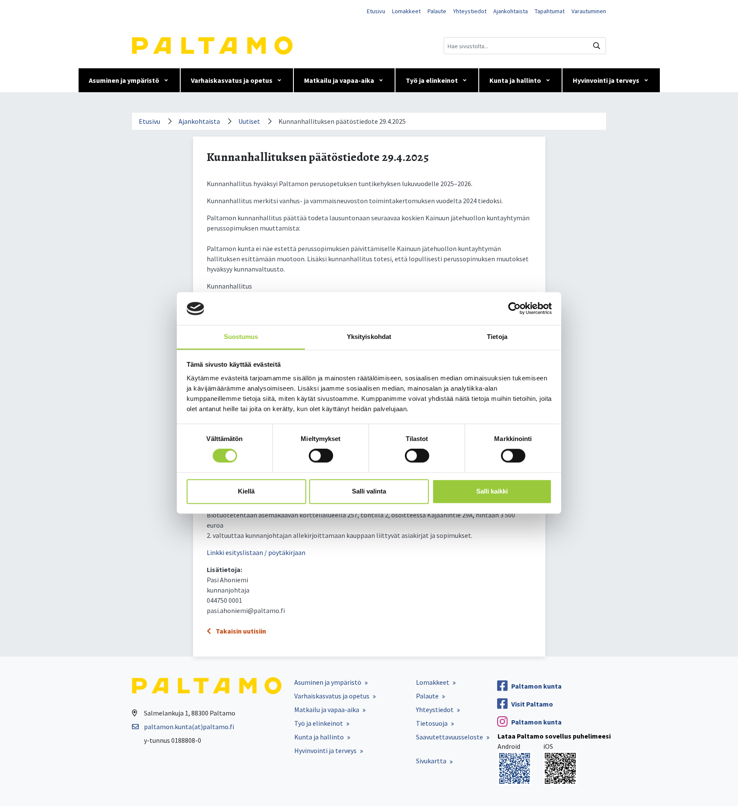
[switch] (321, 456)
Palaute (437, 11)
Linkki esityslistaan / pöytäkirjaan (256, 552)
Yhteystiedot (469, 11)
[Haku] (596, 45)
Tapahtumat (550, 11)
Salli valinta (369, 491)
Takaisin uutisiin (240, 631)
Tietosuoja (432, 723)
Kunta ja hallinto (515, 80)
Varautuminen (588, 11)
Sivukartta (431, 760)
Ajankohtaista (510, 11)
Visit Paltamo (532, 704)
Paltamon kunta (536, 686)
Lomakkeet (406, 11)
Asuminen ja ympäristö (124, 80)
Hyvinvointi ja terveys (606, 80)
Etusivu (376, 11)
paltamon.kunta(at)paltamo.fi (189, 726)
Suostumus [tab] (241, 336)
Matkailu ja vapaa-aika (339, 80)
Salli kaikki (492, 491)
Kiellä (246, 491)
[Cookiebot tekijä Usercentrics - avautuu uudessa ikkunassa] (514, 308)
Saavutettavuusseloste (449, 737)
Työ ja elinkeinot (432, 80)
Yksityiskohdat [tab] (369, 336)
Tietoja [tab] (497, 336)
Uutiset (249, 121)
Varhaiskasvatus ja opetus (231, 80)
